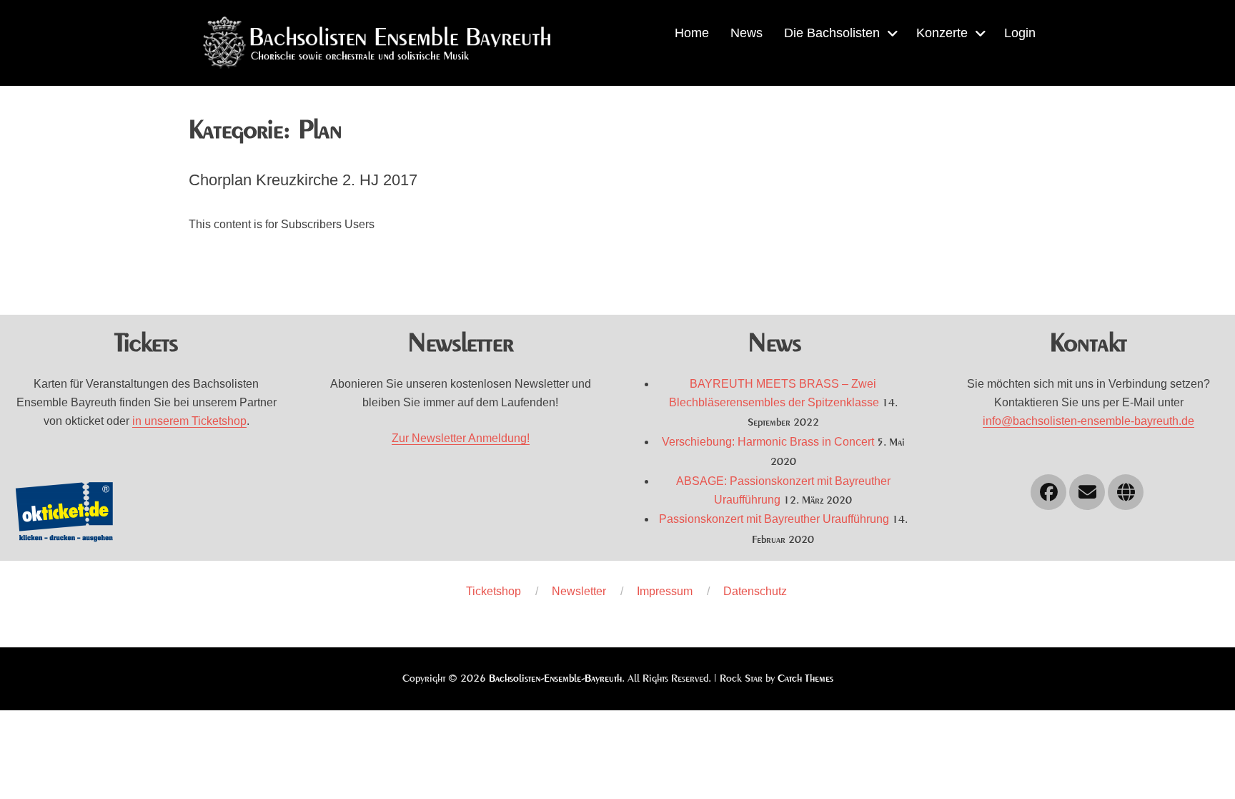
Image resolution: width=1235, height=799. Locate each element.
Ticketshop (493, 591)
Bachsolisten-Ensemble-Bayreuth (555, 679)
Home (692, 33)
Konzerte (942, 33)
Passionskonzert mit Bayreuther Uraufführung (774, 519)
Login (1020, 33)
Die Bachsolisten (832, 33)
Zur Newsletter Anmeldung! (461, 438)
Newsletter (579, 591)
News (746, 33)
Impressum (665, 591)
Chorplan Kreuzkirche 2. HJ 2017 (303, 180)
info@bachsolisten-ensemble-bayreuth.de (1088, 421)
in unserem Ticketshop (189, 421)
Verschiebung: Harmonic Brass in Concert (768, 442)
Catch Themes (805, 679)
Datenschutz (755, 591)
